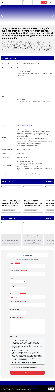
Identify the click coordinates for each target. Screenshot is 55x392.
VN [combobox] (50, 2)
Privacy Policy (33, 388)
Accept (51, 388)
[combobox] (18, 282)
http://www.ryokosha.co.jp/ (24, 125)
